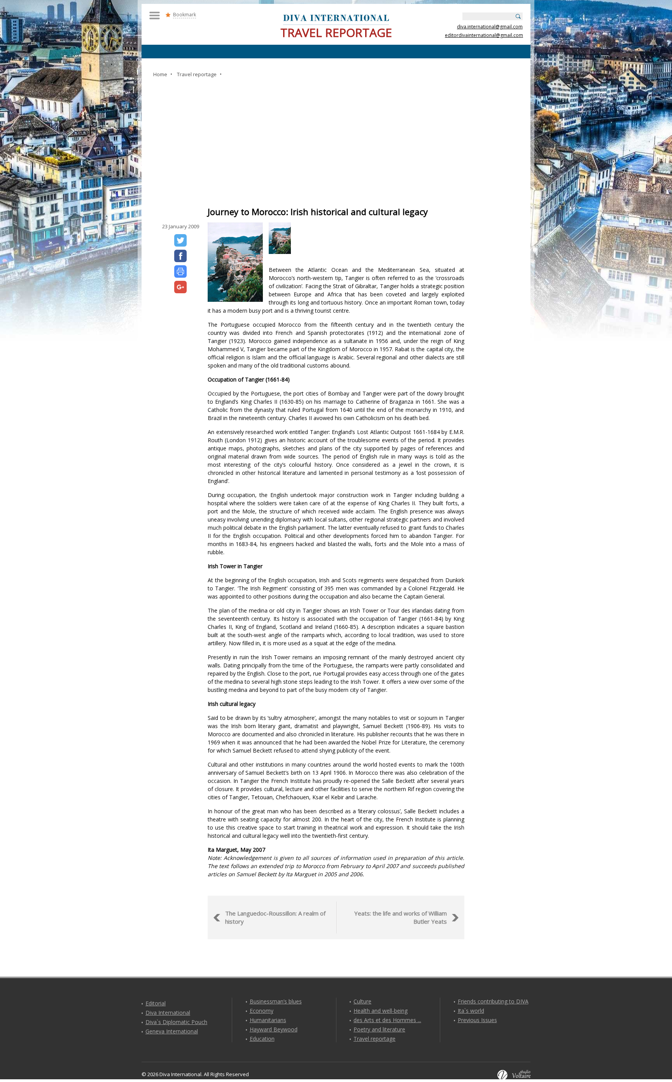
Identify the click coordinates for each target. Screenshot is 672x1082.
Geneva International (171, 1031)
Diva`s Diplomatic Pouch (176, 1022)
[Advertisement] (336, 142)
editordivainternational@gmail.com (484, 35)
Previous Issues (477, 1020)
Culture (362, 1001)
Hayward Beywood (274, 1029)
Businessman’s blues (276, 1001)
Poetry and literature (379, 1029)
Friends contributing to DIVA (493, 1001)
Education (262, 1038)
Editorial (155, 1003)
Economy (261, 1010)
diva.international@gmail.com (490, 26)
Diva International (167, 1012)
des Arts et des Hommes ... (387, 1020)
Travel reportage (375, 1038)
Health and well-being (381, 1010)
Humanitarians (268, 1020)
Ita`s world (471, 1010)
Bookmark (184, 14)
